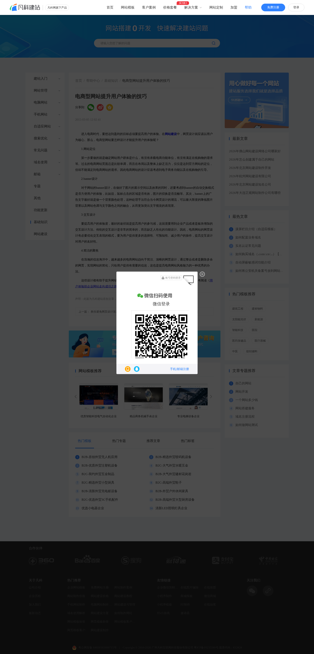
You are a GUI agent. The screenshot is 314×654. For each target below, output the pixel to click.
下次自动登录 (159, 351)
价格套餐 (170, 7)
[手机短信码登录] (128, 369)
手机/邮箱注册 (179, 369)
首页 (110, 7)
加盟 (233, 7)
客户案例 (149, 7)
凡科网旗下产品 (57, 7)
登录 (296, 7)
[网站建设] (25, 7)
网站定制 (216, 7)
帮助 (248, 7)
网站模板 (128, 7)
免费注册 (273, 7)
